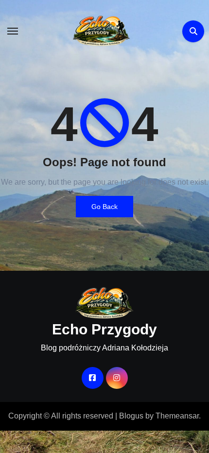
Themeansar (177, 416)
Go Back (104, 206)
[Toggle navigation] (12, 31)
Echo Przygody (104, 329)
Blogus (131, 416)
